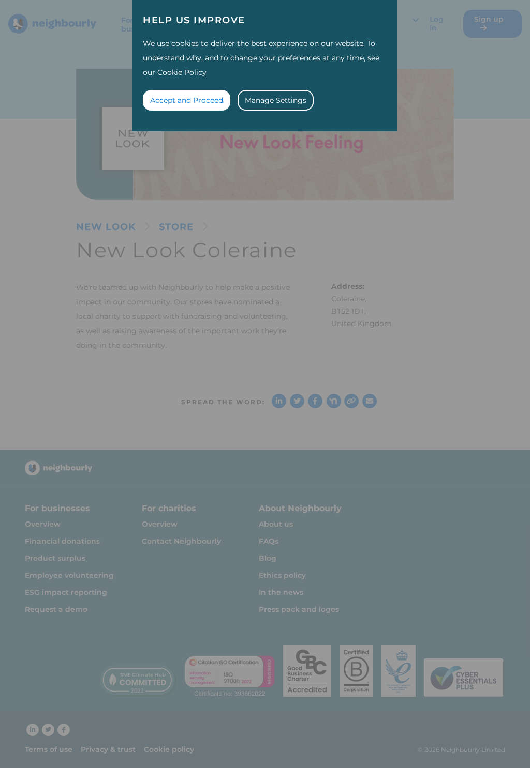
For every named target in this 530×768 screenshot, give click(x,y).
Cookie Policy (182, 72)
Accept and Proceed (186, 100)
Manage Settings (275, 100)
